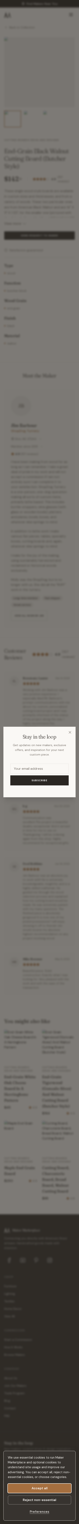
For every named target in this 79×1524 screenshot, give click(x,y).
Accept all (40, 1488)
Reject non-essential (39, 1500)
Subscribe (39, 780)
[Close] (70, 732)
